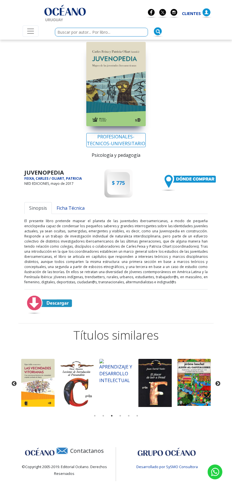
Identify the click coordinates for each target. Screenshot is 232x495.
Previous (14, 384)
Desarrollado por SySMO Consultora (167, 466)
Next (218, 384)
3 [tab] (112, 416)
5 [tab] (129, 416)
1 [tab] (95, 416)
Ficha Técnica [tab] (71, 208)
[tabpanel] (37, 383)
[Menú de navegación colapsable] (30, 31)
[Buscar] (158, 31)
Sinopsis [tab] (38, 208)
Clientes (191, 13)
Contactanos (87, 451)
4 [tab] (120, 416)
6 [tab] (137, 416)
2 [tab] (103, 416)
